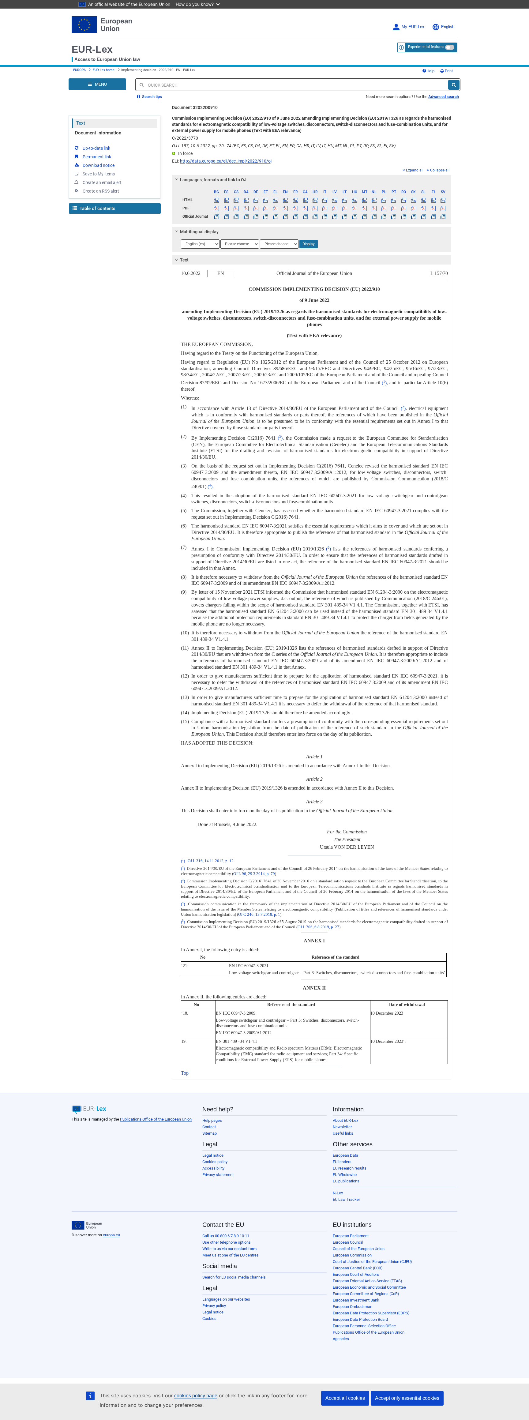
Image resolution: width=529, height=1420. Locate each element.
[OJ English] (285, 216)
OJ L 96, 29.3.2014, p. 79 (254, 874)
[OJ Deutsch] (256, 216)
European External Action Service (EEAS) (367, 1281)
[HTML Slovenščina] (423, 200)
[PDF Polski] (384, 208)
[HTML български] (216, 200)
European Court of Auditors (356, 1274)
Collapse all (439, 170)
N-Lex (338, 1193)
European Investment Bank (356, 1300)
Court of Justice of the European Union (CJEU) (372, 1261)
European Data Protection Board (360, 1319)
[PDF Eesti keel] (265, 208)
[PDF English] (285, 208)
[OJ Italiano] (325, 216)
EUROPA (79, 70)
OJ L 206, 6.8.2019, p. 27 (318, 927)
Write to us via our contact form (229, 1248)
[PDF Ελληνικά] (275, 208)
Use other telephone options (226, 1242)
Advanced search (443, 96)
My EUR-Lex (413, 27)
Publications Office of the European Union (156, 1119)
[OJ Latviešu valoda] (335, 216)
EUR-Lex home (103, 70)
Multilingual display (199, 231)
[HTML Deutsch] (256, 200)
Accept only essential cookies (407, 1398)
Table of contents (96, 208)
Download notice (98, 165)
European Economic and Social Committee (369, 1287)
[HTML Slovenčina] (413, 200)
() (384, 382)
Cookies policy (214, 1161)
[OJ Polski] (384, 216)
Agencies (341, 1338)
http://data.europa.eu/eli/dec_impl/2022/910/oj (226, 161)
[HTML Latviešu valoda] (335, 200)
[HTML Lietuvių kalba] (344, 200)
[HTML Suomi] (433, 200)
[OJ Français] (295, 216)
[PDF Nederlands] (374, 208)
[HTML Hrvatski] (315, 200)
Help (430, 71)
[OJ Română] (403, 216)
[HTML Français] (295, 200)
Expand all (414, 170)
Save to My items (99, 173)
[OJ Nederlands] (374, 216)
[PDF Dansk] (246, 208)
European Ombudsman (352, 1306)
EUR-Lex (92, 49)
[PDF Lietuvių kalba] (344, 208)
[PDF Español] (226, 208)
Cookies (209, 1318)
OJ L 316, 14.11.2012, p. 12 (211, 861)
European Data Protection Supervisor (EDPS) (371, 1313)
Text (80, 123)
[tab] (311, 179)
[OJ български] (216, 216)
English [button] (447, 27)
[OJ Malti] (364, 216)
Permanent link (97, 156)
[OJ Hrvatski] (315, 216)
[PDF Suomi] (433, 208)
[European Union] (87, 1225)
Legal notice (212, 1155)
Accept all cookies (345, 1398)
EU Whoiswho (345, 1174)
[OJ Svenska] (443, 216)
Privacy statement (218, 1174)
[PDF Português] (394, 208)
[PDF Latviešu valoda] (335, 208)
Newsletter (342, 1127)
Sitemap (209, 1133)
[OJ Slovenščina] (423, 216)
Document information (98, 133)
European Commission (352, 1255)
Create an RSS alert (101, 191)
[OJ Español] (226, 216)
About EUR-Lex (345, 1120)
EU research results (349, 1168)
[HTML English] (285, 200)
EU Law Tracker (346, 1199)
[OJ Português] (394, 216)
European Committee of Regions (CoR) (366, 1293)
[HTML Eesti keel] (265, 200)
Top (185, 1073)
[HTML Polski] (384, 200)
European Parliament (351, 1236)
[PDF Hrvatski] (315, 208)
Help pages (212, 1120)
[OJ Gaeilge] (305, 216)
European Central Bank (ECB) (358, 1268)
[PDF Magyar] (354, 208)
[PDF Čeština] (236, 208)
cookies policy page (195, 1395)
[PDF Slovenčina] (413, 208)
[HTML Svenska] (443, 200)
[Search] (454, 85)
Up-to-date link (96, 148)
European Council (348, 1242)
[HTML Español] (226, 200)
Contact (209, 1127)
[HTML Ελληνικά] (275, 200)
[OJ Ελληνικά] (275, 216)
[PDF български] (216, 208)
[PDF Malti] (364, 208)
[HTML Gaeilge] (305, 200)
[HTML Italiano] (325, 200)
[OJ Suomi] (433, 216)
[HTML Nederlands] (374, 200)
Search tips (151, 96)
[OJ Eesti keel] (265, 216)
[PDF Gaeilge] (305, 208)
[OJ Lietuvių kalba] (344, 216)
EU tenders (342, 1161)
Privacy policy (214, 1305)
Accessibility (213, 1168)
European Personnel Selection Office (364, 1326)
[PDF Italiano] (325, 208)
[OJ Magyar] (354, 216)
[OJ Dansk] (246, 216)
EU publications (346, 1181)
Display (308, 244)
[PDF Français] (295, 208)
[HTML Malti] (364, 200)
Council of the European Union (359, 1248)
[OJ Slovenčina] (413, 216)
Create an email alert (102, 182)
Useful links (343, 1133)
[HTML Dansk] (246, 200)
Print (448, 71)
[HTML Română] (403, 200)
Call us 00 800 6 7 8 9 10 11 (225, 1236)
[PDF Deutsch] (256, 208)
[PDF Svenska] (443, 208)
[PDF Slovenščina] (423, 208)
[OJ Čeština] (236, 216)
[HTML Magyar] (354, 200)
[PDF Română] (403, 208)
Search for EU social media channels (234, 1277)
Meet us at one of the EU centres (230, 1255)
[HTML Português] (394, 200)
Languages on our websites (226, 1299)
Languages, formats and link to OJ (213, 179)
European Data (345, 1155)
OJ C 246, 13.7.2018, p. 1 (259, 914)
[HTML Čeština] (236, 200)
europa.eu (111, 1235)
